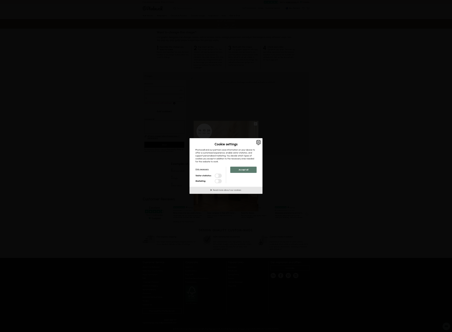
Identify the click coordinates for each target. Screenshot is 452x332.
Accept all (243, 169)
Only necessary (202, 169)
